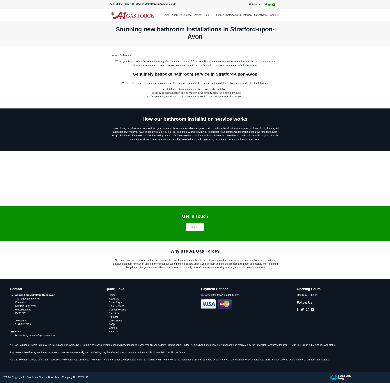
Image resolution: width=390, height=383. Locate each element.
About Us (177, 15)
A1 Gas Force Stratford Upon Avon (35, 295)
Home (166, 15)
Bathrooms (232, 15)
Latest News (261, 15)
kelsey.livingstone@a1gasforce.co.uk (35, 335)
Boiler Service (116, 306)
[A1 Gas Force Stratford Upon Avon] (132, 15)
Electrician (246, 15)
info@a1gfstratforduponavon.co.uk (155, 4)
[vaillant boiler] (258, 178)
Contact (274, 15)
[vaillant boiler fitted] (131, 178)
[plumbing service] (216, 178)
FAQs (112, 324)
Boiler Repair (116, 302)
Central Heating (192, 15)
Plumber (219, 15)
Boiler (207, 15)
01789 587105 (121, 4)
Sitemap (113, 331)
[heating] (174, 178)
